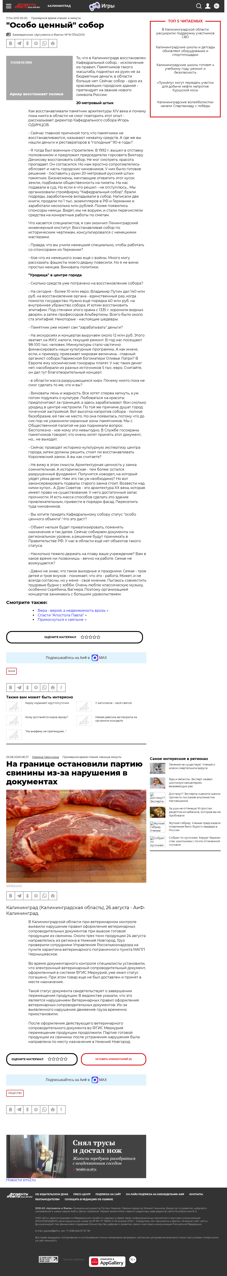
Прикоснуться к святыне (61, 620)
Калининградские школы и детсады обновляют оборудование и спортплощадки (185, 51)
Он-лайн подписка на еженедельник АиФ (155, 1194)
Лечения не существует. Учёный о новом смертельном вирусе (192, 766)
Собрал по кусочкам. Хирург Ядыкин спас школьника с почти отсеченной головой (194, 841)
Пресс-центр (81, 1194)
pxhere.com (14, 885)
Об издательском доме (51, 1194)
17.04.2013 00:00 (16, 18)
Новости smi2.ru (21, 1180)
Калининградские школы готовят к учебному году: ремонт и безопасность (185, 68)
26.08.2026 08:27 (17, 757)
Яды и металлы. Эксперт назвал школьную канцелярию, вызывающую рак (191, 782)
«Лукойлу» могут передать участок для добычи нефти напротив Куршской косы (185, 86)
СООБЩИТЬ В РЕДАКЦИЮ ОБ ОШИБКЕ (89, 1199)
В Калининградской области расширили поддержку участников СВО (185, 33)
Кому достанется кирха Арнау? (46, 717)
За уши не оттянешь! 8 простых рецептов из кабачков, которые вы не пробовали (195, 812)
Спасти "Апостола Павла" (61, 615)
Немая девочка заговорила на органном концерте (116, 718)
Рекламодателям (47, 1199)
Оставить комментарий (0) (113, 1059)
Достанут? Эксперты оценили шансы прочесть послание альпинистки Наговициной (194, 797)
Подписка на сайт (108, 1194)
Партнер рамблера (73, 1259)
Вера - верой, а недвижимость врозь (72, 610)
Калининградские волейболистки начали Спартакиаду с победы (185, 104)
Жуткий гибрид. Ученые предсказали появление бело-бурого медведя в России (195, 826)
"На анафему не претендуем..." (46, 731)
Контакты (196, 1194)
